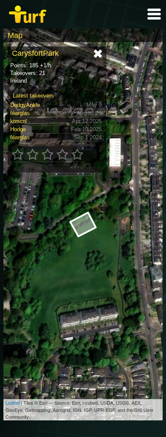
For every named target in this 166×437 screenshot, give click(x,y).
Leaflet (13, 402)
